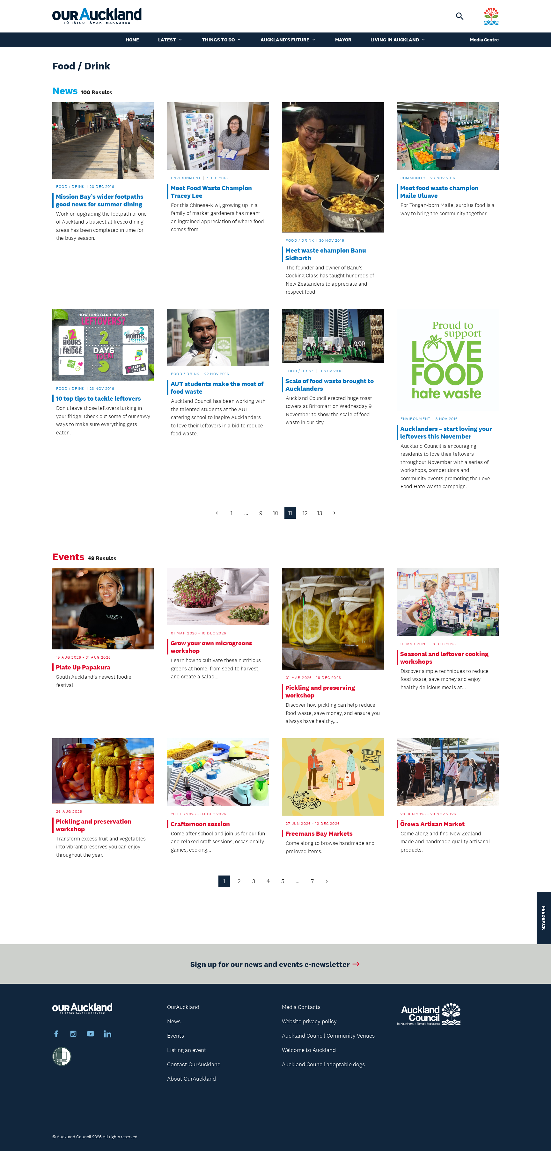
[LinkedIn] (108, 1034)
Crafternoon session (200, 824)
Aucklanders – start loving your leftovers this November (446, 432)
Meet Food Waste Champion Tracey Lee (211, 191)
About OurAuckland (191, 1078)
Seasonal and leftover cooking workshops (444, 657)
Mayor (343, 40)
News (173, 1021)
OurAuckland (183, 1007)
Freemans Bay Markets (319, 833)
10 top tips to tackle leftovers (98, 398)
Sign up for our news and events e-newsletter (270, 964)
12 (305, 513)
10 (275, 513)
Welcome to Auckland (309, 1050)
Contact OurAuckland (194, 1064)
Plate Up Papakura (83, 667)
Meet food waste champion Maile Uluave (439, 191)
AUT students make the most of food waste (217, 387)
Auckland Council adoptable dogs (323, 1064)
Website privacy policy (309, 1021)
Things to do (218, 40)
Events (175, 1035)
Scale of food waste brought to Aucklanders (329, 384)
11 (290, 513)
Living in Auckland (395, 40)
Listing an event (186, 1050)
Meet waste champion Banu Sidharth (325, 254)
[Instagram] (73, 1034)
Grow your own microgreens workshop (211, 646)
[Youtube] (90, 1034)
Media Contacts (301, 1007)
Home (132, 40)
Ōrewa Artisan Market (432, 824)
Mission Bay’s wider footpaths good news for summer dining (99, 200)
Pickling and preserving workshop (320, 691)
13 (319, 513)
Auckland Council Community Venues (328, 1035)
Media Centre (484, 40)
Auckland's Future (285, 40)
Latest (167, 40)
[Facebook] (56, 1034)
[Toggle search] (460, 16)
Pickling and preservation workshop (93, 825)
